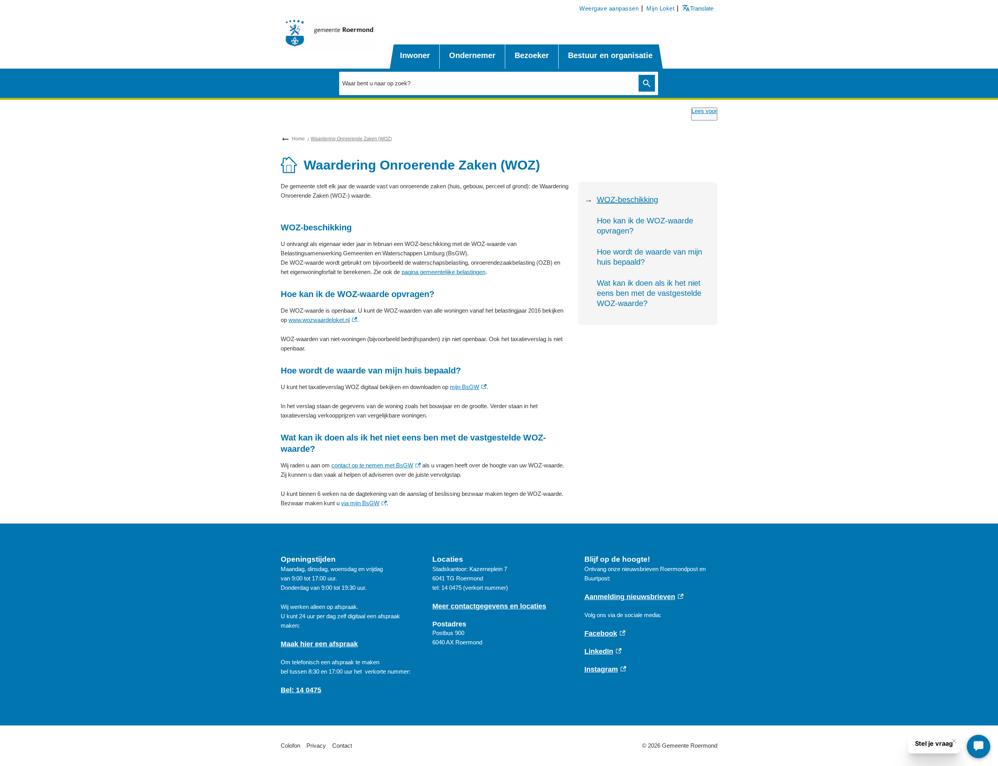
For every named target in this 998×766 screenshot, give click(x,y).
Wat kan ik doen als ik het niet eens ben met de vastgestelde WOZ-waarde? (649, 293)
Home (298, 139)
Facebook (605, 633)
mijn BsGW (468, 387)
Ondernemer (472, 55)
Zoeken (647, 83)
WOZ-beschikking (627, 199)
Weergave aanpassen (609, 8)
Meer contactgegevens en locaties (489, 606)
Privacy (316, 745)
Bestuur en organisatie (610, 55)
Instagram (605, 669)
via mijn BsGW (364, 503)
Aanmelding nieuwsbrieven (634, 597)
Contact (342, 745)
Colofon (290, 745)
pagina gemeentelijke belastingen (443, 272)
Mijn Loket (660, 8)
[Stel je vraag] (978, 746)
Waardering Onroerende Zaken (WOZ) (351, 139)
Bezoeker (532, 55)
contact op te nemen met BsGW (376, 465)
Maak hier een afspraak (319, 644)
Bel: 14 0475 (301, 690)
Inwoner (415, 55)
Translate (698, 8)
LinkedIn (603, 651)
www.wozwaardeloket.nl (322, 320)
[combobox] (487, 83)
